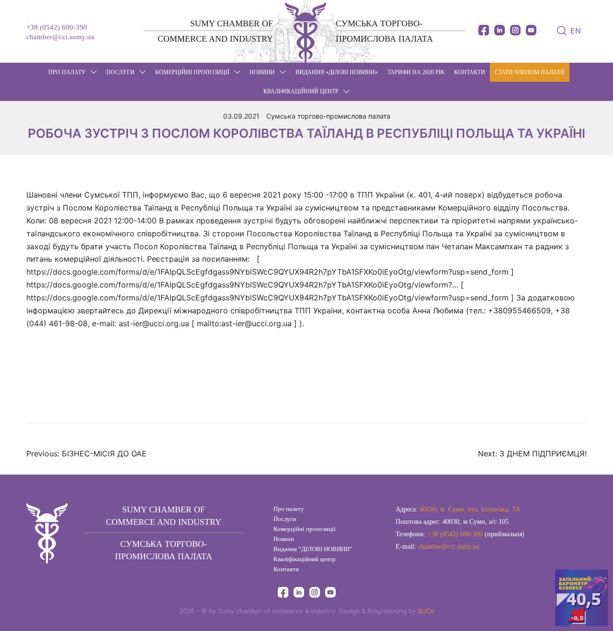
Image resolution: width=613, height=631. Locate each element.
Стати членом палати (530, 72)
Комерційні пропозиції (192, 72)
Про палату (67, 72)
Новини (283, 538)
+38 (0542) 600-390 (56, 27)
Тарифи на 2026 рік (415, 72)
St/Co (426, 611)
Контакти (469, 72)
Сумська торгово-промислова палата (328, 116)
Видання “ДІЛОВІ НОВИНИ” (312, 549)
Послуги (120, 72)
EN (575, 30)
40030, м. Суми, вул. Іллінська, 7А (470, 509)
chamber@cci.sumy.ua (60, 37)
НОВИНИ (262, 72)
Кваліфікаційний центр (301, 91)
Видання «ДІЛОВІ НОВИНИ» (336, 72)
